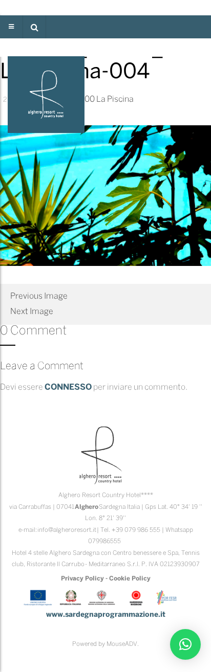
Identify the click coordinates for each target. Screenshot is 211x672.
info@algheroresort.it (66, 530)
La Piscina (115, 99)
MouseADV (122, 644)
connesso (68, 387)
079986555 (104, 541)
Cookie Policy (130, 578)
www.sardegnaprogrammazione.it (105, 615)
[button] (34, 26)
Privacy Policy (82, 578)
